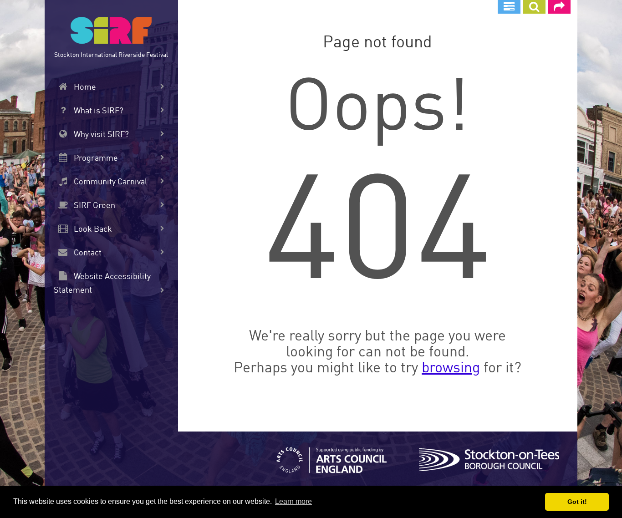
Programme (95, 158)
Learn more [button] (293, 501)
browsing (451, 368)
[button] (534, 7)
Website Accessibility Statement (102, 284)
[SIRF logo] (111, 32)
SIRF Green (93, 206)
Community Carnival (109, 182)
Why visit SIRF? (100, 135)
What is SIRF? (97, 111)
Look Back (92, 229)
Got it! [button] (577, 501)
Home (84, 87)
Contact (87, 253)
